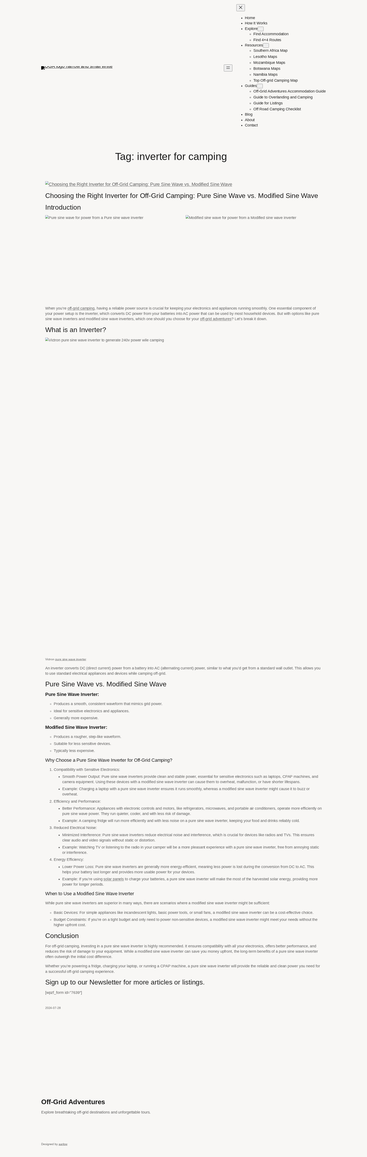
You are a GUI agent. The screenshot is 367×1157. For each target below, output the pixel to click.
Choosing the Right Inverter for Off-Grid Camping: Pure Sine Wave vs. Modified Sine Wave (181, 195)
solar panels (113, 879)
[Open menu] (228, 68)
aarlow (63, 1144)
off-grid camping (81, 308)
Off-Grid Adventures (73, 1102)
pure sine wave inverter (70, 659)
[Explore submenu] (261, 29)
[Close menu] (240, 7)
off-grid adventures (215, 319)
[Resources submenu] (266, 45)
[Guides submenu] (260, 86)
